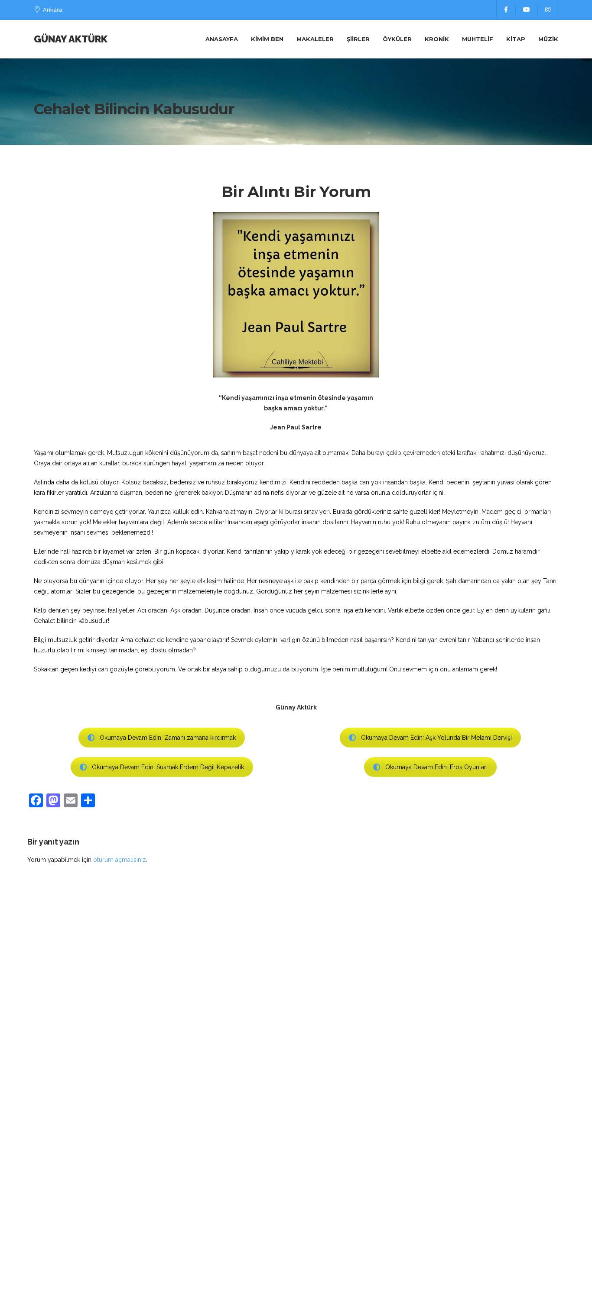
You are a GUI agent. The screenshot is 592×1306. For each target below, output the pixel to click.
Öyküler (397, 38)
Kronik (437, 38)
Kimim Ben (267, 38)
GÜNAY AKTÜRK (70, 39)
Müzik (548, 38)
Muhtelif (477, 38)
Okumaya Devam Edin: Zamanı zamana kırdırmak (168, 737)
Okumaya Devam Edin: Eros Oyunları (436, 767)
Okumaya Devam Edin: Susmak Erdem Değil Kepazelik (168, 767)
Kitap (515, 38)
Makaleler (315, 38)
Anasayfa (221, 38)
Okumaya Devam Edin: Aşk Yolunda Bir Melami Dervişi (436, 737)
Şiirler (358, 38)
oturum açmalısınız (119, 859)
